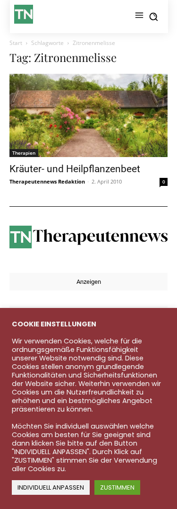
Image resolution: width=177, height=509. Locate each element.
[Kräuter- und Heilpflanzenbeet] (88, 115)
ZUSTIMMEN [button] (117, 487)
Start (15, 43)
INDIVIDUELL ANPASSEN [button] (50, 487)
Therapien (23, 152)
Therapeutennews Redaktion (47, 181)
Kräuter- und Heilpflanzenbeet (74, 169)
